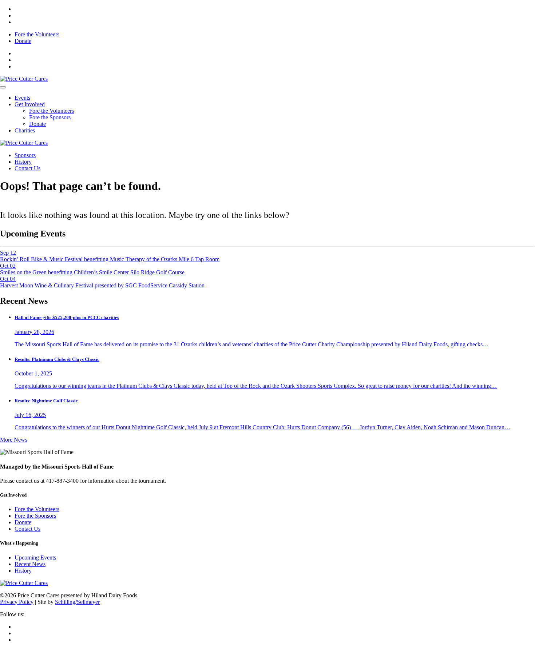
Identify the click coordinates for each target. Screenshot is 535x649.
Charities (25, 130)
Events (22, 98)
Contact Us (27, 168)
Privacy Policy (16, 602)
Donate (23, 41)
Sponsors (25, 155)
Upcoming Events (35, 557)
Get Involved (30, 104)
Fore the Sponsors (50, 117)
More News (13, 440)
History (23, 162)
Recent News (30, 564)
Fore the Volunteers (37, 34)
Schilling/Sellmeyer (77, 602)
